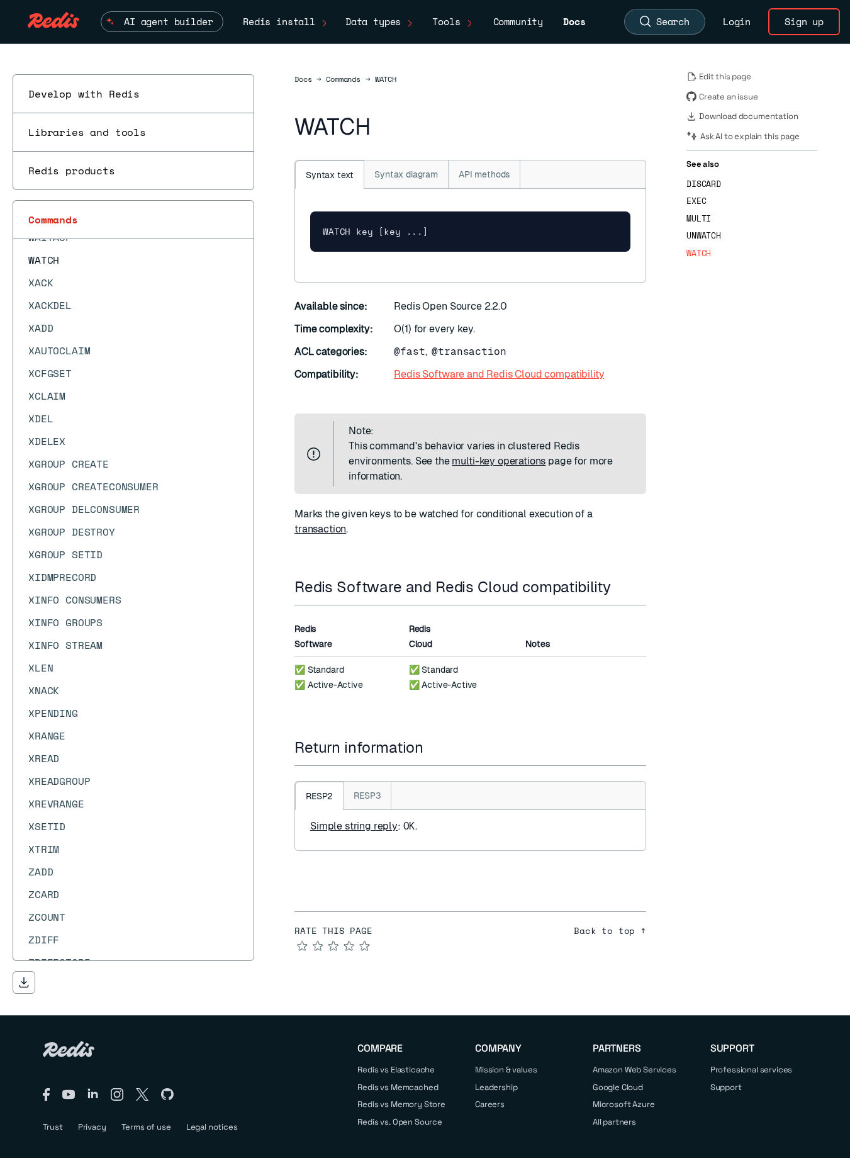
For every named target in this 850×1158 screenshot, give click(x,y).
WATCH (698, 253)
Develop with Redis (84, 93)
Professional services (751, 1069)
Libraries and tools (87, 132)
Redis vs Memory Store (401, 1104)
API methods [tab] (484, 174)
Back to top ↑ (610, 931)
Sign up (804, 21)
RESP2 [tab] (319, 796)
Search (673, 21)
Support (726, 1087)
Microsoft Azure (624, 1104)
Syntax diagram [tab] (406, 174)
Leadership (496, 1087)
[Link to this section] (622, 586)
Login (737, 21)
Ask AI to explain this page (750, 136)
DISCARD (703, 184)
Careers (490, 1104)
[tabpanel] (470, 235)
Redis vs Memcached (397, 1087)
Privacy (92, 1126)
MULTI (698, 219)
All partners (614, 1121)
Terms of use (146, 1126)
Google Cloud (618, 1087)
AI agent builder (168, 21)
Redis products (71, 170)
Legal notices (212, 1126)
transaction (320, 529)
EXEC (696, 201)
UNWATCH (703, 236)
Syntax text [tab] (330, 175)
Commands (53, 219)
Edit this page (725, 76)
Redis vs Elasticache (396, 1069)
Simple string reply (354, 826)
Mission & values (506, 1069)
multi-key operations (498, 461)
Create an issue (728, 96)
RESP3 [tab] (367, 795)
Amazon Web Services (634, 1069)
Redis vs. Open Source (399, 1121)
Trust (53, 1126)
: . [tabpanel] (363, 826)
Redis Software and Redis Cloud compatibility (499, 374)
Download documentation (748, 116)
